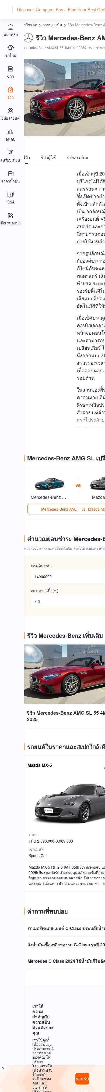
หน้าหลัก (30, 24)
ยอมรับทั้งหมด (82, 1079)
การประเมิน (52, 24)
